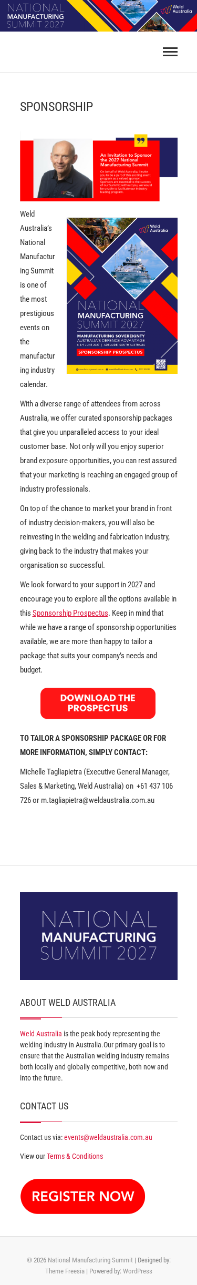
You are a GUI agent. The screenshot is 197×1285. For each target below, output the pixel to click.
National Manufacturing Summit (90, 1260)
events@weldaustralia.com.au (108, 1137)
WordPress (137, 1271)
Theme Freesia (65, 1271)
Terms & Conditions (75, 1156)
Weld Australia (41, 1033)
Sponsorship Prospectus (70, 613)
